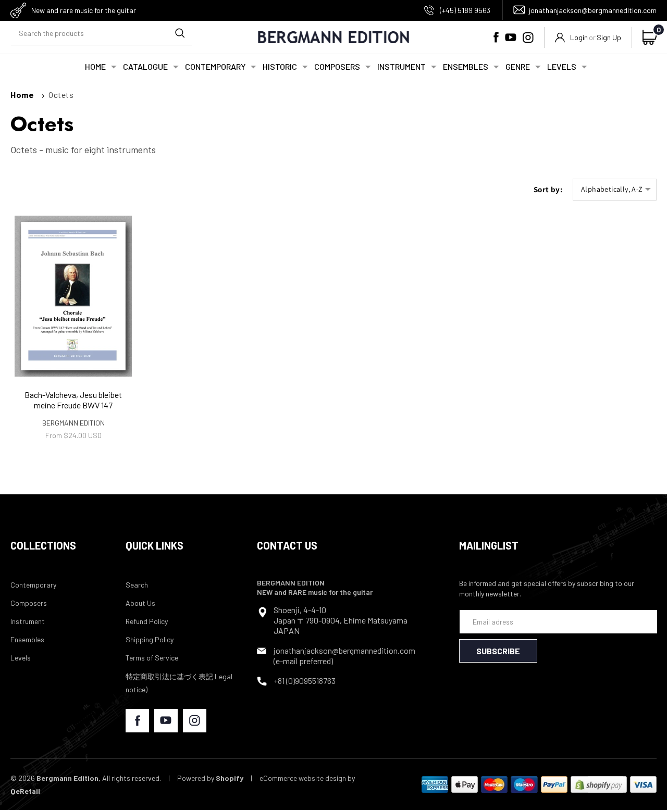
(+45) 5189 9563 (465, 10)
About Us (140, 603)
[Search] (179, 33)
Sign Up (609, 37)
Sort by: (548, 189)
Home (22, 94)
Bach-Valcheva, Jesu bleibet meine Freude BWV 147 (73, 400)
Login (579, 37)
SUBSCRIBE (498, 651)
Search (137, 584)
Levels (20, 657)
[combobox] (101, 33)
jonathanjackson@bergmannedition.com (593, 10)
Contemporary (33, 584)
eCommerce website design (303, 778)
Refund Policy (147, 621)
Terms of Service (152, 657)
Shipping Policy (150, 639)
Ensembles (27, 639)
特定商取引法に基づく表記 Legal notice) (179, 683)
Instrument (27, 621)
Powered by (210, 778)
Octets (61, 94)
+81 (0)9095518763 (305, 681)
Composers (28, 603)
